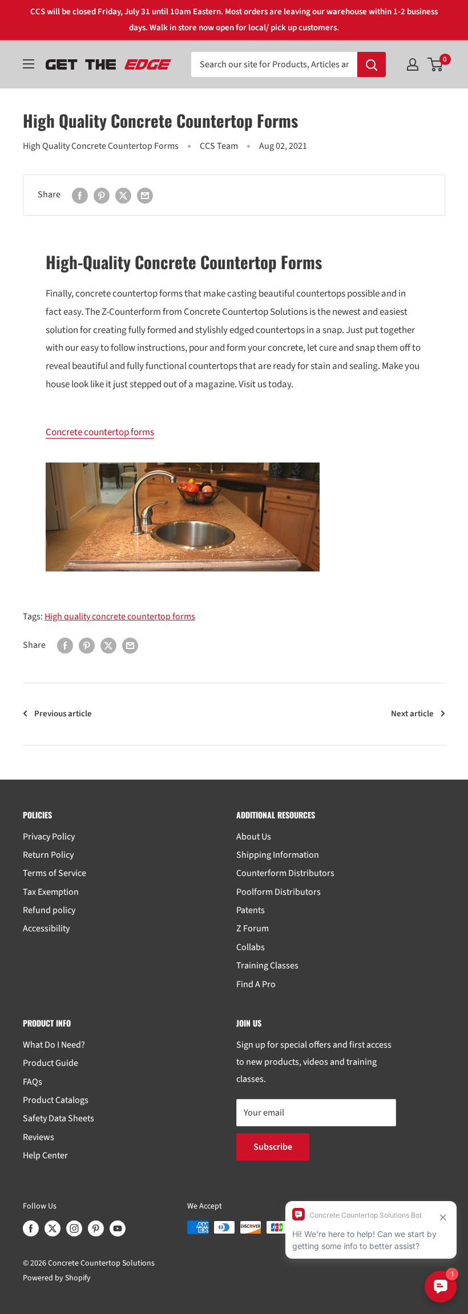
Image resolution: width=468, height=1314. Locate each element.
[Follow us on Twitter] (52, 1228)
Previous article (63, 714)
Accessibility (46, 928)
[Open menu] (28, 63)
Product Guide (50, 1063)
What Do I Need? (54, 1045)
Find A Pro (256, 984)
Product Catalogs (55, 1100)
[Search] (371, 64)
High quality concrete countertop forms (120, 616)
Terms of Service (54, 873)
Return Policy (48, 855)
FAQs (32, 1082)
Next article (412, 714)
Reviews (38, 1137)
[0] (436, 64)
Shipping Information (277, 855)
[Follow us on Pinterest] (96, 1228)
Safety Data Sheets (58, 1118)
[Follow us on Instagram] (74, 1228)
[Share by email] (145, 195)
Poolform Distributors (278, 892)
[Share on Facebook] (80, 195)
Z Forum (252, 928)
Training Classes (267, 965)
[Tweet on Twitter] (123, 195)
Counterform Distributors (285, 873)
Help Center (45, 1155)
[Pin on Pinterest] (102, 195)
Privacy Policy (49, 836)
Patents (250, 910)
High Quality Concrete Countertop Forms (101, 146)
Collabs (250, 947)
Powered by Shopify (57, 1278)
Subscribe (272, 1147)
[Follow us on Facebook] (31, 1228)
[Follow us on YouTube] (118, 1228)
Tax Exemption (51, 892)
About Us (253, 836)
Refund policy (49, 910)
